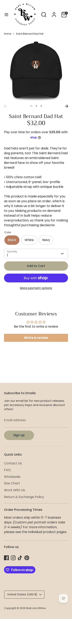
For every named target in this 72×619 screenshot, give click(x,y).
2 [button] (36, 106)
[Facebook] (6, 557)
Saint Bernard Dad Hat (29, 33)
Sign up (19, 435)
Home (7, 33)
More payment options (36, 288)
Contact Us (13, 463)
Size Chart (12, 483)
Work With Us (14, 490)
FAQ (7, 470)
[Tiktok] (20, 557)
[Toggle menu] (6, 15)
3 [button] (41, 106)
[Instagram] (13, 557)
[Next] (66, 106)
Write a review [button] (36, 337)
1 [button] (31, 106)
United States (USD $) (22, 594)
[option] (36, 71)
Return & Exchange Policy (24, 497)
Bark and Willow (36, 608)
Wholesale (12, 476)
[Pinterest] (26, 557)
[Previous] (5, 106)
